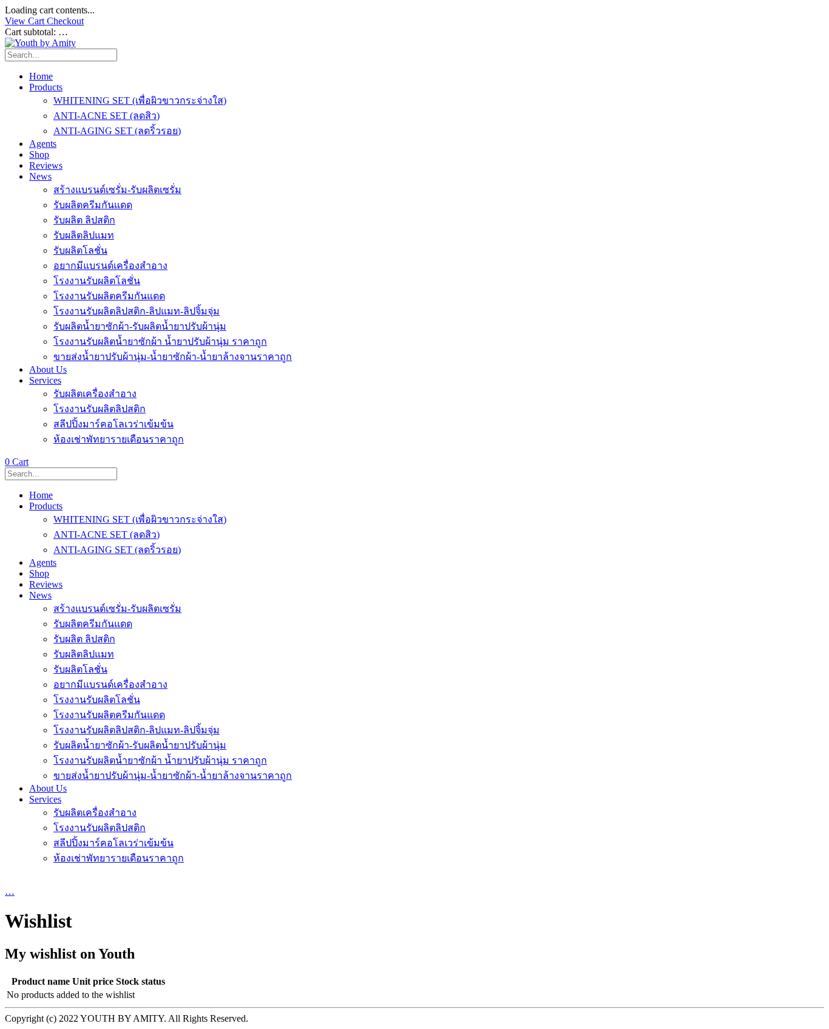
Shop (39, 154)
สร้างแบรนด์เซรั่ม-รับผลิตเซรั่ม (117, 190)
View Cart (26, 21)
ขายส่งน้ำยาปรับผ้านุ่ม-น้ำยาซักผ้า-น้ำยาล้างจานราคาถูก (172, 356)
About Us (48, 369)
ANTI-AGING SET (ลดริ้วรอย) (117, 131)
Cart (17, 462)
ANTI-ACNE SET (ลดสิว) (106, 115)
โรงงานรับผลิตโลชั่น (96, 281)
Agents (42, 143)
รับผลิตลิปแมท (83, 235)
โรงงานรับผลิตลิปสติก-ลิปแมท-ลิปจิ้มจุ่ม (136, 311)
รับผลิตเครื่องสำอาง (95, 394)
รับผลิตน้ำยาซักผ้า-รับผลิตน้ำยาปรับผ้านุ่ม (139, 326)
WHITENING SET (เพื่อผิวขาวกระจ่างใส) (139, 100)
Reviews (46, 165)
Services (45, 380)
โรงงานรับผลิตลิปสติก (99, 409)
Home (41, 76)
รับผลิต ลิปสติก (84, 220)
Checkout (65, 21)
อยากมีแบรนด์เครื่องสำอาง (110, 265)
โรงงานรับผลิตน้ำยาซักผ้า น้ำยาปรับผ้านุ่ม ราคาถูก (160, 341)
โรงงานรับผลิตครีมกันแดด (109, 296)
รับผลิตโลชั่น (80, 250)
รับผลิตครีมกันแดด (92, 205)
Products (46, 87)
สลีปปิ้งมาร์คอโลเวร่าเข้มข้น (113, 424)
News (40, 176)
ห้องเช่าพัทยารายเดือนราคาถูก (118, 439)
